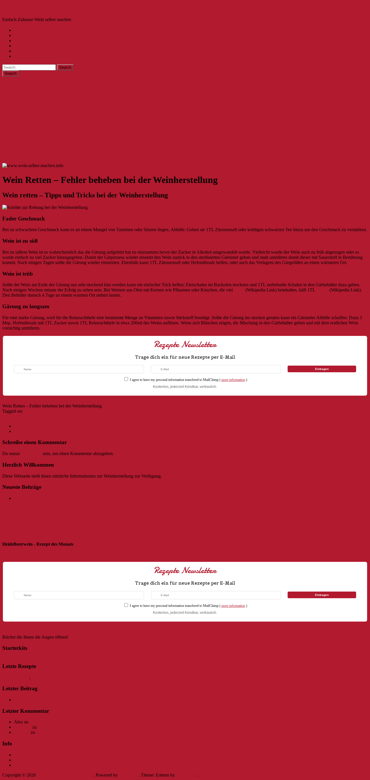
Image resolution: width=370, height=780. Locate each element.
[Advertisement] (185, 119)
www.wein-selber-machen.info (37, 8)
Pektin (239, 289)
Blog (18, 50)
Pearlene (21, 732)
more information (233, 380)
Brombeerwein (15, 677)
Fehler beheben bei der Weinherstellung (113, 416)
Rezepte (21, 45)
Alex (6, 416)
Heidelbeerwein (46, 677)
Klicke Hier (13, 555)
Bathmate (22, 727)
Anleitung (23, 35)
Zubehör (21, 40)
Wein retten (34, 411)
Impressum (24, 754)
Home (19, 30)
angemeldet (31, 453)
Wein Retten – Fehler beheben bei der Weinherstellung (63, 498)
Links (19, 759)
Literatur (21, 56)
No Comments (163, 416)
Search (65, 67)
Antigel (323, 289)
